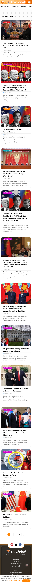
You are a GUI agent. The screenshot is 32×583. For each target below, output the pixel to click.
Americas (15, 6)
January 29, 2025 (8, 393)
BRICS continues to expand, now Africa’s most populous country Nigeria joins (14, 433)
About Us (16, 559)
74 (19, 534)
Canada (23, 6)
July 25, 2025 (7, 269)
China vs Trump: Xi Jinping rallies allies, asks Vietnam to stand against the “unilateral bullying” (14, 309)
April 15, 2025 (7, 313)
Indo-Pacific (5, 6)
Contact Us (16, 561)
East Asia (7, 108)
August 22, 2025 (7, 92)
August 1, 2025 (7, 134)
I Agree (26, 580)
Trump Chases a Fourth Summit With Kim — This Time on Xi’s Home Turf (15, 45)
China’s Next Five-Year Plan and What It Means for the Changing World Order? (14, 174)
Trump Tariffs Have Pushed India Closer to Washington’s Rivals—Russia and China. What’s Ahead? (14, 88)
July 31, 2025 (7, 178)
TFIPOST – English (16, 563)
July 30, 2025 (7, 223)
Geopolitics (7, 64)
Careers (16, 570)
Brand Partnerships (16, 572)
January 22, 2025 (8, 519)
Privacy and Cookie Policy (14, 580)
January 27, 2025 (8, 437)
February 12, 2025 (8, 353)
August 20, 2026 (7, 50)
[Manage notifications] (27, 565)
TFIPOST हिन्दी (16, 566)
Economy (7, 285)
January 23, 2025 (8, 477)
